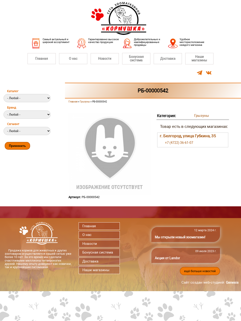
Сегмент (13, 124)
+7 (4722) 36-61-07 (179, 143)
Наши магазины (199, 58)
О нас (73, 58)
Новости (104, 58)
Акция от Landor (167, 258)
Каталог (13, 91)
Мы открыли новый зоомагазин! (180, 237)
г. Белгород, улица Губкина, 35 (188, 135)
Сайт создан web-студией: (210, 282)
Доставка (168, 58)
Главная (41, 58)
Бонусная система (136, 58)
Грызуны (85, 101)
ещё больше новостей (200, 271)
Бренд (11, 107)
